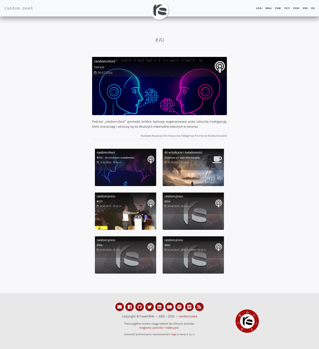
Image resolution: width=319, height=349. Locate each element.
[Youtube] (170, 306)
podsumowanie (218, 135)
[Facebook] (130, 306)
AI (166, 135)
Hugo (173, 334)
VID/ (305, 8)
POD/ (296, 8)
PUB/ (278, 8)
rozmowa (201, 135)
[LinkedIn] (160, 306)
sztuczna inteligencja (182, 135)
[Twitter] (150, 306)
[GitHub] (140, 306)
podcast (146, 135)
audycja (158, 135)
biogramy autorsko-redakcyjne (159, 327)
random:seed (188, 316)
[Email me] (120, 306)
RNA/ (268, 8)
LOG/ (259, 8)
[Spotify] (180, 306)
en (313, 8)
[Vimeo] (190, 306)
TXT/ (287, 8)
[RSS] (199, 306)
